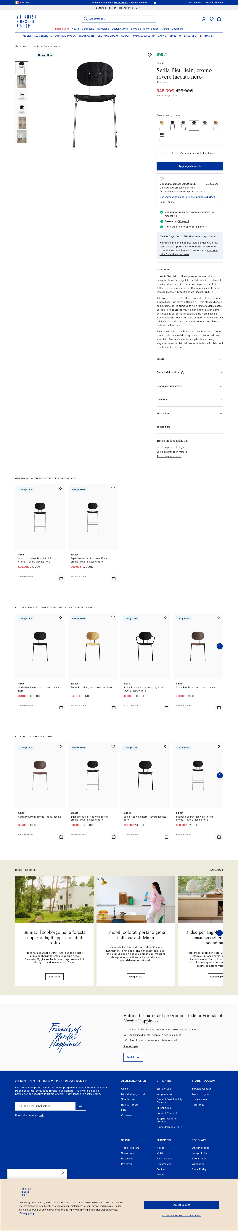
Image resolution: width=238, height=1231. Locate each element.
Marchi (165, 28)
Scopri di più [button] (167, 202)
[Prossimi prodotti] (220, 646)
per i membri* (199, 226)
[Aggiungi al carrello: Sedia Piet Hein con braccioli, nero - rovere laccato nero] (166, 707)
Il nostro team (200, 1099)
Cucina (161, 1169)
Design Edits (199, 1153)
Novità (75, 28)
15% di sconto (121, 2)
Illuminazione (43, 36)
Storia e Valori (165, 1088)
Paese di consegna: (27, 1115)
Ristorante (127, 1158)
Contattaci (127, 1115)
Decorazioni (86, 36)
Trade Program (201, 1094)
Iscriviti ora (133, 1057)
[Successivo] (220, 933)
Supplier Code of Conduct (167, 1120)
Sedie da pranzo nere (169, 456)
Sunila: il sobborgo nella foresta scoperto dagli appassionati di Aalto (54, 937)
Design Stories (120, 28)
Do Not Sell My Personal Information (181, 1215)
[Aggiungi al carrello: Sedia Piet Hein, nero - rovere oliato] (114, 707)
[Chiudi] (63, 1173)
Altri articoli (216, 869)
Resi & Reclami (130, 1104)
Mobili (27, 36)
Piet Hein (162, 82)
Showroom (127, 1153)
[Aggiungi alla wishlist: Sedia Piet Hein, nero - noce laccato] (218, 617)
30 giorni (183, 221)
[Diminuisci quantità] (159, 153)
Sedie (36, 46)
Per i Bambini (207, 36)
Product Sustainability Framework (169, 1101)
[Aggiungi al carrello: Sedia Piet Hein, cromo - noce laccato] (61, 836)
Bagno (162, 36)
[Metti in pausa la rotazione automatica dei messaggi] (155, 2)
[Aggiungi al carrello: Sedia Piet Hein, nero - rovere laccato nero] (61, 707)
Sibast (160, 63)
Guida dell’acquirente (169, 1127)
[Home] (16, 46)
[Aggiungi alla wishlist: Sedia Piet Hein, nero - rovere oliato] (113, 617)
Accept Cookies (181, 1204)
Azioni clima (164, 1107)
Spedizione (128, 1099)
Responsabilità (165, 1094)
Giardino (175, 36)
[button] (204, 19)
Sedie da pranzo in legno (171, 447)
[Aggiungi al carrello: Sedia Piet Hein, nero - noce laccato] (219, 707)
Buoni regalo (199, 1158)
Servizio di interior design (145, 28)
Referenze (198, 1104)
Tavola (160, 1174)
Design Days (62, 28)
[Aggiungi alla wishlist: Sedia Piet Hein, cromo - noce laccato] (60, 746)
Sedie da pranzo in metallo (172, 451)
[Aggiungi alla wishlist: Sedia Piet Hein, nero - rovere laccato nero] (60, 617)
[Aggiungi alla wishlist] (149, 54)
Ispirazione (103, 28)
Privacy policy (27, 1213)
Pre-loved (127, 1164)
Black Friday (199, 1169)
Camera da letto (144, 36)
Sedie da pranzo (52, 46)
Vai (80, 1106)
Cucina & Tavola (65, 36)
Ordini (125, 1088)
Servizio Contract (202, 1088)
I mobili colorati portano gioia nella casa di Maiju (135, 934)
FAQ (123, 1110)
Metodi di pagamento (133, 1094)
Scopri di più (130, 1046)
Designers (177, 28)
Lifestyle (190, 36)
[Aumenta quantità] (172, 153)
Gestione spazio (108, 36)
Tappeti (125, 36)
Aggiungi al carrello (189, 166)
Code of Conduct (167, 1113)
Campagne (88, 28)
